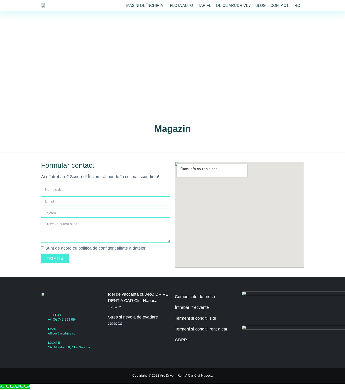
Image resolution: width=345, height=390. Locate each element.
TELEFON (54, 315)
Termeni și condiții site (195, 318)
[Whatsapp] (74, 305)
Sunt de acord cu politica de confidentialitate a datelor (95, 248)
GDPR (181, 340)
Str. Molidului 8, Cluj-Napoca (69, 347)
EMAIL (52, 328)
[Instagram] (64, 305)
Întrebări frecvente (192, 307)
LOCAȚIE (54, 342)
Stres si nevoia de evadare (133, 317)
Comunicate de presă (195, 296)
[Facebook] (53, 305)
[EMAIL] (43, 331)
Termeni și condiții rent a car (201, 329)
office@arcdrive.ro (61, 333)
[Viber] (85, 305)
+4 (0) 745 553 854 (62, 319)
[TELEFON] (43, 317)
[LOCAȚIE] (43, 345)
